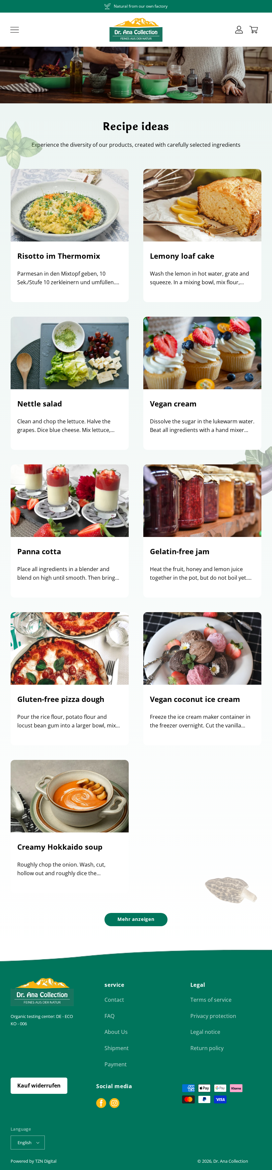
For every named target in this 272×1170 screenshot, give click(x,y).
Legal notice (205, 1032)
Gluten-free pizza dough (60, 699)
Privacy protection (213, 1016)
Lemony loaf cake (182, 256)
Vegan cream (173, 403)
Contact (114, 999)
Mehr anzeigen (136, 919)
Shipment (116, 1048)
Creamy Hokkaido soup (59, 847)
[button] (14, 30)
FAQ (109, 1016)
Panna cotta (39, 551)
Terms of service (211, 999)
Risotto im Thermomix (58, 256)
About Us (116, 1032)
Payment (115, 1064)
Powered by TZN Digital (33, 1161)
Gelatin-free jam (180, 551)
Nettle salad (39, 403)
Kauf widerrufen (39, 1085)
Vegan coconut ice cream (195, 699)
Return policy (207, 1048)
